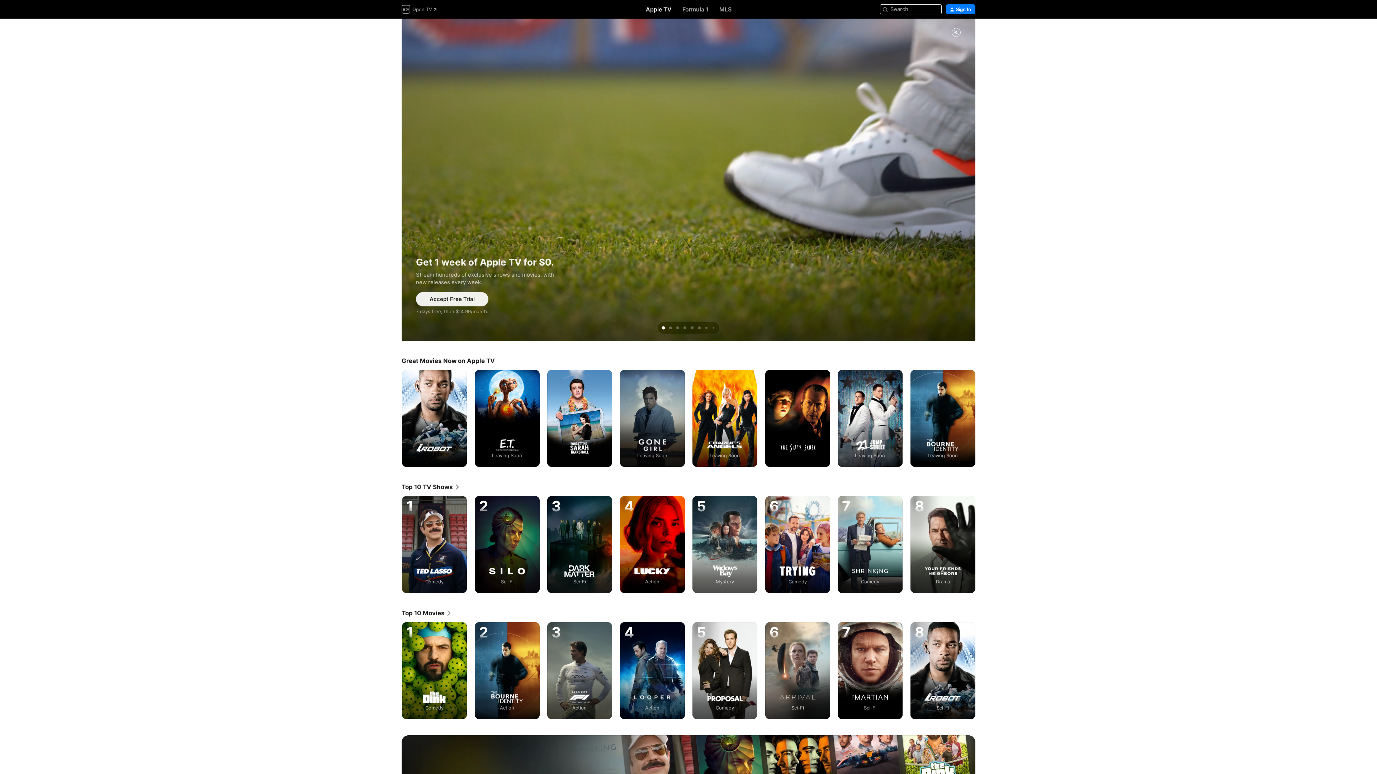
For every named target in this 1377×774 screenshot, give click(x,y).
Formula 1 (695, 9)
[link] (431, 487)
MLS (725, 9)
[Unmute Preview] (956, 32)
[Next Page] (983, 418)
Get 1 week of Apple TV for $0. (688, 180)
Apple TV (659, 9)
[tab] (663, 327)
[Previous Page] (394, 418)
